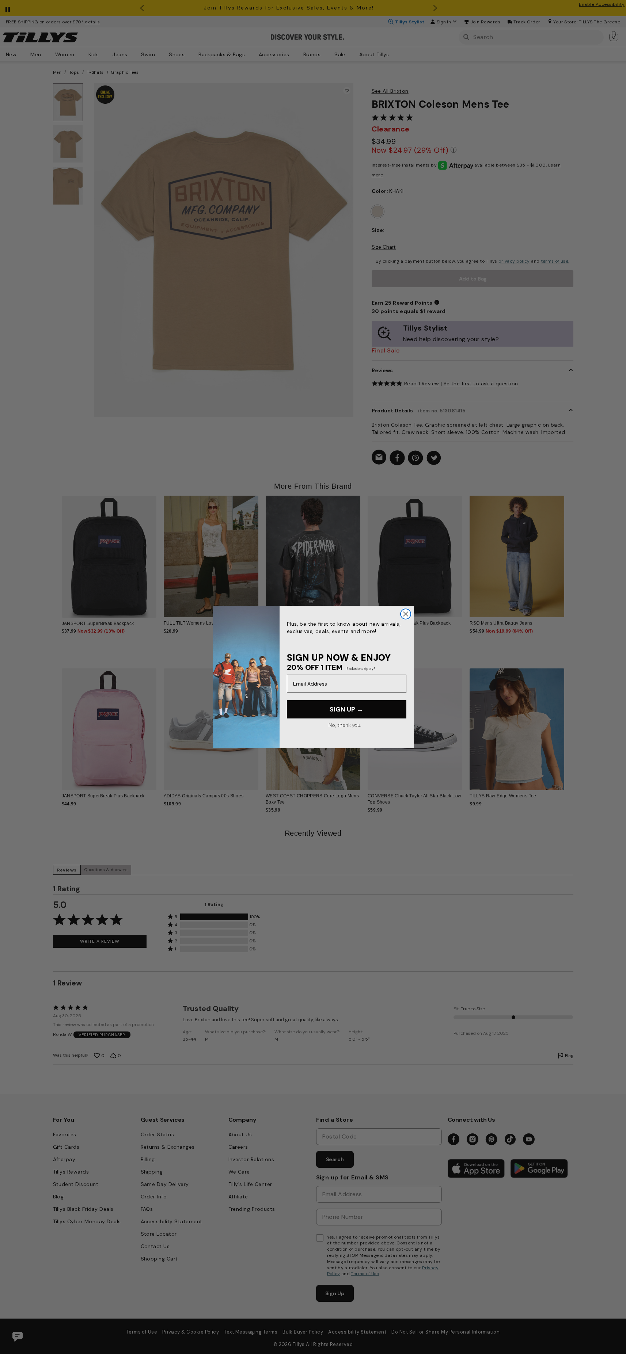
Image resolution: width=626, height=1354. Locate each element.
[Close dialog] (406, 614)
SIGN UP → (346, 709)
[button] (569, 551)
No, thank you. (345, 725)
